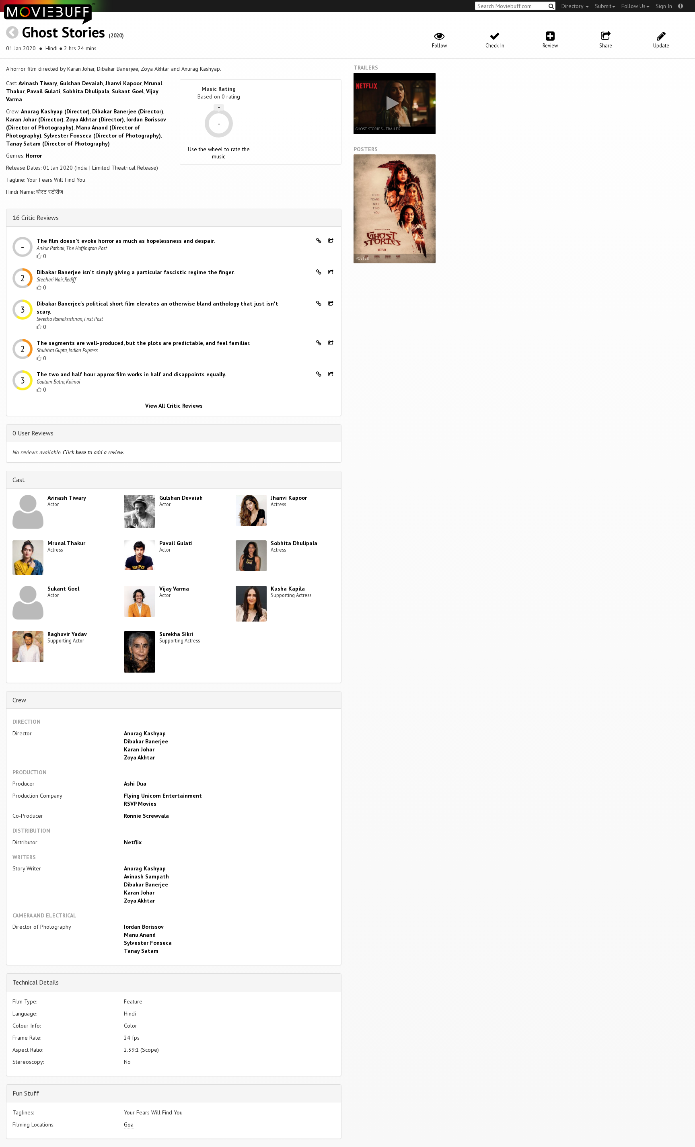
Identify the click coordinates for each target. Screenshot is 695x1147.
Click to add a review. (93, 452)
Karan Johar (139, 749)
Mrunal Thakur (66, 543)
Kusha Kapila (288, 588)
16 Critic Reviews (35, 217)
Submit (603, 6)
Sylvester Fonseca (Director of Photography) (102, 135)
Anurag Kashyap (145, 733)
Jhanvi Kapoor (123, 83)
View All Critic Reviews (174, 405)
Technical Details (35, 982)
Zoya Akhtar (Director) (95, 119)
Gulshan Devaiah (81, 83)
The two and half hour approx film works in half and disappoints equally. (131, 374)
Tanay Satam (141, 950)
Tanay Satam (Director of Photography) (58, 143)
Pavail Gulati (43, 91)
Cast (18, 480)
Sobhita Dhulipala (86, 91)
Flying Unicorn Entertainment (163, 795)
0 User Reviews (32, 433)
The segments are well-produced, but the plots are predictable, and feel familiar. (143, 343)
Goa (129, 1124)
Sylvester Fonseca (148, 942)
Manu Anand (140, 934)
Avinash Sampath (146, 876)
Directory (573, 6)
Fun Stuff (25, 1093)
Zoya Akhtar (139, 757)
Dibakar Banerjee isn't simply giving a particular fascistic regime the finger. (135, 272)
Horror (34, 155)
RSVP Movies (140, 803)
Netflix (133, 842)
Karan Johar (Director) (35, 119)
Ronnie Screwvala (146, 815)
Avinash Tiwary (38, 83)
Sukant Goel (128, 91)
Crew (19, 700)
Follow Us (633, 6)
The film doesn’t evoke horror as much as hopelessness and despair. (126, 240)
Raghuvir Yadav (67, 634)
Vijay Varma (174, 588)
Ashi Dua (135, 783)
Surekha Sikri (176, 634)
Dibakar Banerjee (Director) (127, 111)
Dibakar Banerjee (146, 741)
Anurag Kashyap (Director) (55, 111)
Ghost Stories (63, 32)
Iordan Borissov (144, 926)
